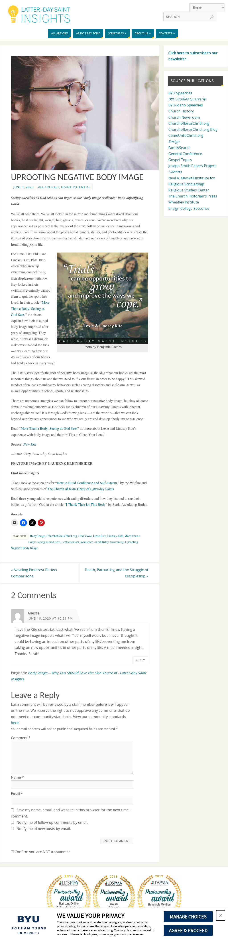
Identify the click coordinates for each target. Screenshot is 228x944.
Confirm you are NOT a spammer (42, 851)
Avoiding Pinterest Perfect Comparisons (34, 572)
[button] (102, 298)
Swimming (117, 542)
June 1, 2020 (23, 187)
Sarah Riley (101, 542)
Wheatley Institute (183, 202)
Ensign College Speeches (189, 208)
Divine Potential (75, 187)
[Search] (212, 17)
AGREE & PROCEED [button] (188, 930)
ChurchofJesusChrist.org (62, 536)
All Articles (48, 187)
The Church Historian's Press (192, 196)
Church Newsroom (184, 117)
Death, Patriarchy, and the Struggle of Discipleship (116, 572)
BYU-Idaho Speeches (185, 105)
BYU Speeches (180, 93)
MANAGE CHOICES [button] (188, 916)
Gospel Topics (180, 159)
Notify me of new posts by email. (43, 828)
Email (17, 793)
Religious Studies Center (188, 190)
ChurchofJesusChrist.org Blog (193, 129)
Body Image (37, 536)
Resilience (86, 542)
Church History (181, 111)
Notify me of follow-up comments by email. (52, 822)
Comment (21, 737)
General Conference (185, 153)
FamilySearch (179, 147)
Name (17, 777)
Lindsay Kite (115, 536)
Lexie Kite (99, 536)
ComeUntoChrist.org (185, 135)
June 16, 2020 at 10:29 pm (50, 618)
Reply (140, 660)
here (15, 722)
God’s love (85, 536)
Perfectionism (70, 542)
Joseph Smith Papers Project (192, 165)
